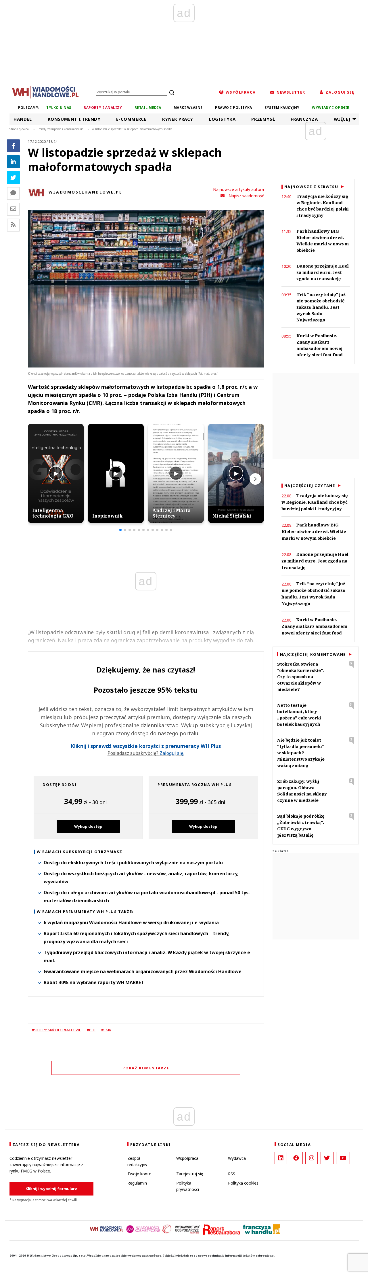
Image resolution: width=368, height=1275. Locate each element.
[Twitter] (13, 177)
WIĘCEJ (342, 119)
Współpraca (187, 1158)
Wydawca (237, 1158)
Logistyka (222, 119)
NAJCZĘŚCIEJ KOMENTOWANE (313, 654)
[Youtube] (343, 1158)
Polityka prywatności (187, 1186)
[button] (120, 530)
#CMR (106, 1030)
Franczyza (304, 119)
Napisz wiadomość (246, 195)
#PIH (91, 1030)
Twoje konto (139, 1174)
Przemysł (263, 119)
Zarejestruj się (189, 1174)
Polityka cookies (243, 1183)
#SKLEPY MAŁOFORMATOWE (56, 1030)
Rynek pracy (177, 119)
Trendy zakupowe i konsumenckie (60, 129)
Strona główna (19, 129)
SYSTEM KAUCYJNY (281, 107)
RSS (231, 1174)
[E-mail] (13, 209)
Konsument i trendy (74, 119)
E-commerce (131, 119)
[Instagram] (311, 1158)
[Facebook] (13, 145)
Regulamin (137, 1183)
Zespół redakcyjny (137, 1161)
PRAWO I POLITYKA (233, 107)
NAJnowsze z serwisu (311, 186)
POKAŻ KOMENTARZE (145, 1068)
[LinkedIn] (281, 1158)
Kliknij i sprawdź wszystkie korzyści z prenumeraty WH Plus (146, 746)
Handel (23, 119)
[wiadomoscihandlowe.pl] (45, 91)
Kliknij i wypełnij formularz (51, 1188)
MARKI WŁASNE (188, 107)
